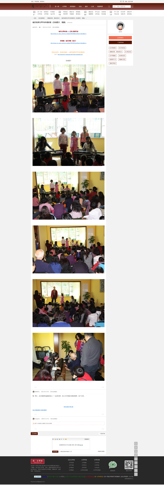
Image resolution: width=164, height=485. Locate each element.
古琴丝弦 (97, 467)
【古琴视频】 (112, 55)
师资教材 (72, 6)
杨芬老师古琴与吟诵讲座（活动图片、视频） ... (74, 18)
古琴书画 (40, 14)
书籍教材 (72, 14)
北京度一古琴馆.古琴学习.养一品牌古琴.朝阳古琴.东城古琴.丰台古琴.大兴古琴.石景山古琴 (31, 18)
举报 (103, 387)
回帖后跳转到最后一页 (66, 451)
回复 (35, 387)
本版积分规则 (101, 451)
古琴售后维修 (84, 470)
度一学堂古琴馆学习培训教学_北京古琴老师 (116, 476)
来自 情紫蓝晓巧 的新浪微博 (40, 410)
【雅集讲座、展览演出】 (53, 18)
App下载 (52, 14)
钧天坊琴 (123, 11)
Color (55, 439)
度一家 (57, 6)
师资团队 (78, 11)
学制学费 (65, 14)
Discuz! (39, 481)
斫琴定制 (129, 14)
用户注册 (130, 1)
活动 (80, 6)
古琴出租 (97, 14)
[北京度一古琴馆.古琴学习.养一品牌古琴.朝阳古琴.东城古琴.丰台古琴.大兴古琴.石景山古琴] (42, 6)
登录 (126, 1)
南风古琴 (129, 11)
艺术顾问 (52, 11)
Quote (61, 439)
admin (120, 31)
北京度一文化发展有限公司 (72, 476)
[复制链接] (69, 22)
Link (59, 439)
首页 (32, 1)
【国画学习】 (112, 59)
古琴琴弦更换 (97, 470)
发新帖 (35, 433)
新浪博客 (44, 476)
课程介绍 (72, 11)
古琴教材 (71, 470)
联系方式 (50, 476)
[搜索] (132, 6)
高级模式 (87, 439)
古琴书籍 (71, 465)
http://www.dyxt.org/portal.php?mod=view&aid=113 (70, 54)
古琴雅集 (84, 462)
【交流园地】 (41, 18)
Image (57, 439)
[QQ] (37, 476)
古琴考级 (46, 14)
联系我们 (42, 1)
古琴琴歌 (97, 462)
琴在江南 (116, 14)
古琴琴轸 (97, 465)
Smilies (66, 439)
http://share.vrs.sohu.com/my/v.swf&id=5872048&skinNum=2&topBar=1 (68, 33)
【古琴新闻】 (112, 48)
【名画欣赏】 (122, 55)
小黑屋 (62, 476)
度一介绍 (40, 11)
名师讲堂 (103, 11)
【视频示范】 (122, 59)
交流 (35, 18)
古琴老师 (71, 462)
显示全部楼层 (56, 27)
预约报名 (78, 14)
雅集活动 (91, 11)
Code (64, 439)
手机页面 (37, 1)
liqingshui (37, 418)
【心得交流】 (128, 51)
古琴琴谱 (84, 467)
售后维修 (103, 14)
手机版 (82, 476)
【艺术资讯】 (122, 48)
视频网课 (100, 6)
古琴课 (64, 6)
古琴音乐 (84, 465)
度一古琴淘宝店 (99, 476)
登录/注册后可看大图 (68, 406)
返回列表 (103, 433)
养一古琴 (116, 11)
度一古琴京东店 (89, 476)
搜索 (114, 6)
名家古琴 (123, 14)
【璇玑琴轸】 (112, 63)
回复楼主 (121, 37)
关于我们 (56, 476)
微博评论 (37, 391)
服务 (86, 6)
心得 (92, 6)
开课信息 (65, 11)
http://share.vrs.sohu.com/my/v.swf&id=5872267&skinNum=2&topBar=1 (68, 43)
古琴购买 (71, 467)
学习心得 (97, 11)
